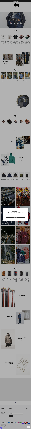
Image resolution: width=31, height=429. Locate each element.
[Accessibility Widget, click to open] (1, 428)
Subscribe (15, 217)
